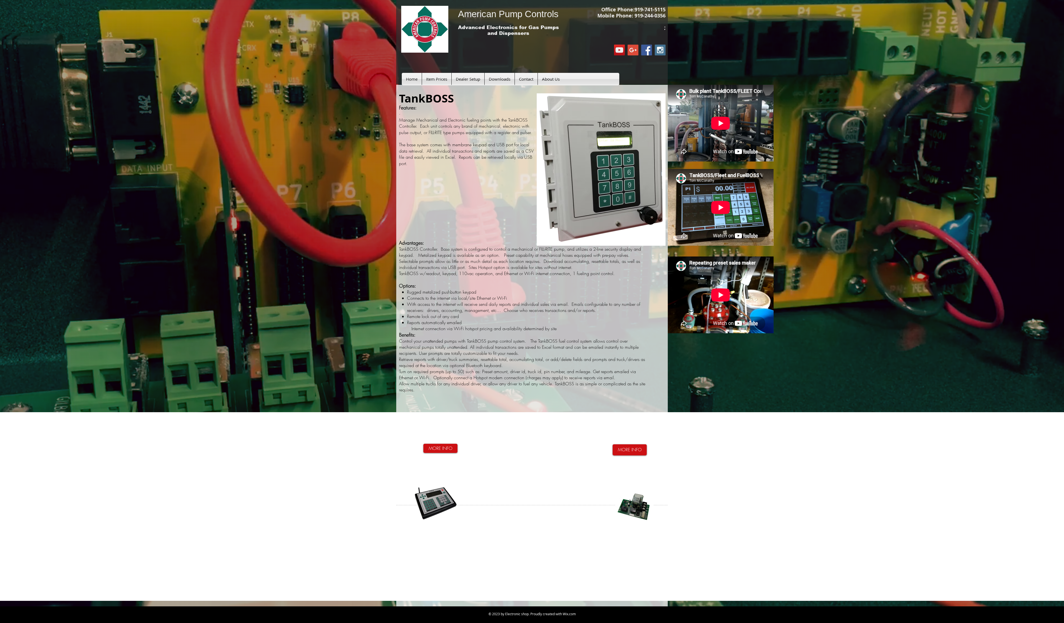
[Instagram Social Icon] (660, 50)
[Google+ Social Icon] (633, 50)
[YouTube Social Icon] (619, 50)
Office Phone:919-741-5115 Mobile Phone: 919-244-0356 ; (631, 18)
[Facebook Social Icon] (646, 50)
